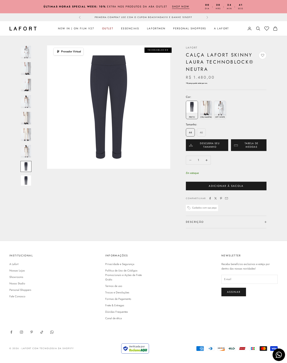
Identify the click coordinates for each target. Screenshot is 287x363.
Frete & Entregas (114, 305)
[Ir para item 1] (25, 52)
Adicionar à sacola (226, 186)
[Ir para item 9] (25, 180)
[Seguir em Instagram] (21, 332)
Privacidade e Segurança (119, 264)
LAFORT (191, 47)
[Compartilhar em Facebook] (210, 198)
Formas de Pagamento (118, 299)
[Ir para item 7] (25, 151)
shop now (180, 6)
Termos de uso (113, 286)
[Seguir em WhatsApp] (52, 332)
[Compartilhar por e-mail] (226, 198)
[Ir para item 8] (25, 166)
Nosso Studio (17, 283)
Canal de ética (113, 318)
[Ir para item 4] (25, 101)
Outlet (107, 28)
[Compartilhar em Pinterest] (221, 198)
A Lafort (221, 28)
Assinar (233, 292)
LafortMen (156, 28)
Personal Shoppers (189, 28)
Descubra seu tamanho (209, 145)
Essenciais (130, 28)
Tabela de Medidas (251, 145)
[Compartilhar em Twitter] (215, 198)
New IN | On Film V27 (76, 28)
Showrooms (16, 277)
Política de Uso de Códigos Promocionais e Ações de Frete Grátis (123, 275)
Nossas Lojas (17, 270)
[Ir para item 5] (25, 118)
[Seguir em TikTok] (42, 332)
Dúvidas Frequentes (116, 312)
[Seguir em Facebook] (11, 332)
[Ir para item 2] (25, 68)
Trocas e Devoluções (117, 292)
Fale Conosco (17, 296)
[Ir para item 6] (25, 134)
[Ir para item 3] (25, 85)
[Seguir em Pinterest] (32, 332)
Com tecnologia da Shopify (53, 348)
